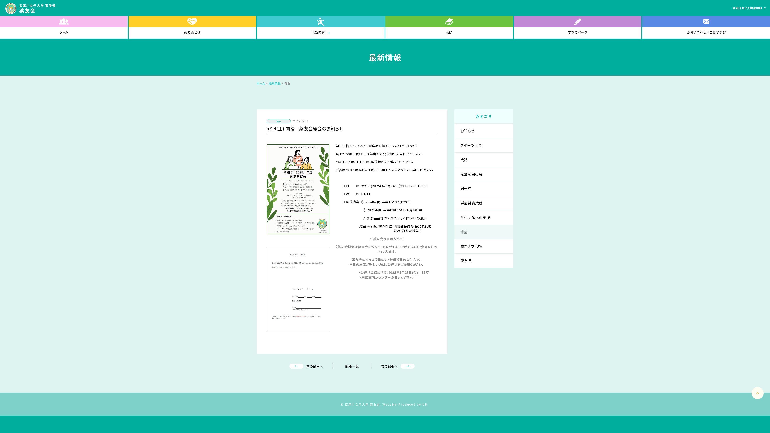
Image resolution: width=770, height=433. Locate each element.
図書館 (466, 188)
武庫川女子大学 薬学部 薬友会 (31, 8)
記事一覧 (352, 366)
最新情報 (275, 83)
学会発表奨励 (471, 202)
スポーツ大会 (471, 145)
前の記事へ (314, 366)
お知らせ (467, 130)
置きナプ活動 (471, 246)
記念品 (466, 260)
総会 (464, 231)
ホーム (261, 83)
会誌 (464, 159)
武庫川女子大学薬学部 (747, 8)
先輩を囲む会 (471, 174)
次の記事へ (389, 366)
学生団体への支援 (475, 217)
